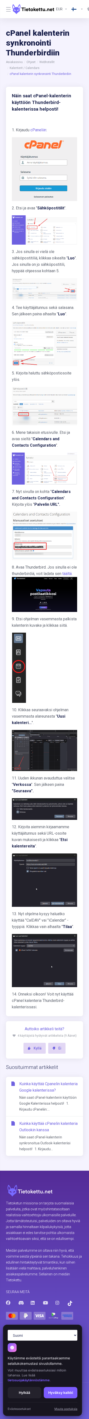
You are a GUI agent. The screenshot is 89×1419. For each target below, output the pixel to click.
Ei (59, 1048)
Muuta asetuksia (65, 1409)
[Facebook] (8, 1303)
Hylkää (24, 1392)
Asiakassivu (14, 62)
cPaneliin (38, 130)
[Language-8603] (77, 9)
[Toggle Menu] (6, 9)
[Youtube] (45, 1303)
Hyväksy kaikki (60, 1392)
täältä (67, 573)
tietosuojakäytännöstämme (29, 1380)
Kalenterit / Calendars (25, 68)
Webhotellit (47, 62)
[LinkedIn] (33, 1303)
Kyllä (38, 1048)
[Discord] (20, 1303)
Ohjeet (31, 62)
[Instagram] (57, 1303)
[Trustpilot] (70, 1303)
